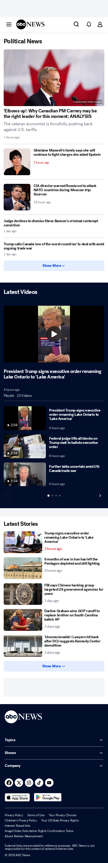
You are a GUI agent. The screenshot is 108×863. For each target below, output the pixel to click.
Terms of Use (36, 815)
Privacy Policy (14, 815)
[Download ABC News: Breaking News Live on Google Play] (48, 797)
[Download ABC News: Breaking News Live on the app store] (17, 797)
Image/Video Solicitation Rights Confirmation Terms (39, 831)
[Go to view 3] (56, 495)
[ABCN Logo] (30, 24)
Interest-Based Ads (17, 825)
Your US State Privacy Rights (60, 820)
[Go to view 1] (48, 496)
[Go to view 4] (60, 495)
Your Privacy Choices (63, 815)
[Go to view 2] (52, 495)
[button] (9, 24)
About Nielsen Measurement (24, 836)
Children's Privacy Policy (21, 820)
